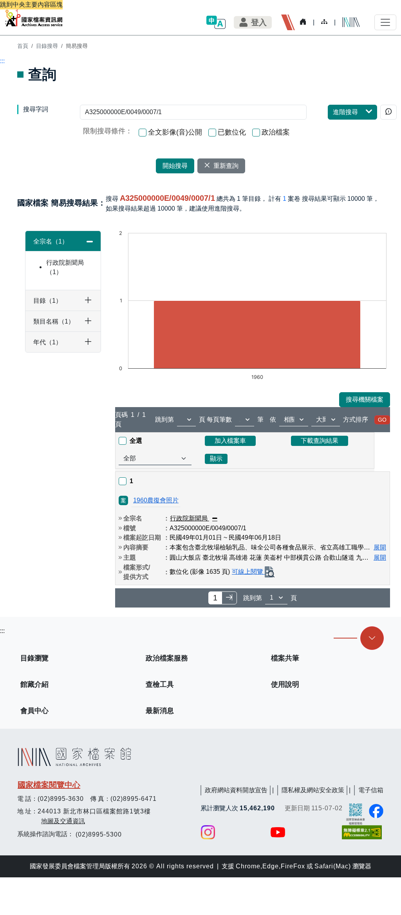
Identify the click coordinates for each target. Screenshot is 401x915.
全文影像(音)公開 (175, 132)
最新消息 (160, 711)
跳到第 (164, 419)
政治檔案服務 (167, 658)
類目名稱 (50, 321)
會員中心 (34, 711)
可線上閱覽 (248, 571)
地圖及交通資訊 (63, 821)
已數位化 (232, 132)
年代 (44, 342)
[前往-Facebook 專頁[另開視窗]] (376, 811)
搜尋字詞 (35, 109)
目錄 (44, 300)
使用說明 (285, 684)
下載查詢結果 (319, 440)
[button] (216, 22)
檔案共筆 (285, 658)
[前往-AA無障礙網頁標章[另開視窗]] (362, 832)
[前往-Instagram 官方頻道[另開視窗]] (207, 832)
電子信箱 (370, 790)
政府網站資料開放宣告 (236, 790)
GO (382, 420)
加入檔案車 (230, 440)
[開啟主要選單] (385, 22)
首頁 (22, 46)
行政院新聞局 (65, 267)
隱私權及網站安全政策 (313, 790)
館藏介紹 (34, 684)
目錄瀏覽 (34, 658)
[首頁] (34, 18)
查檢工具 (160, 684)
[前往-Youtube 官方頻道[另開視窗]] (278, 832)
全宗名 (47, 241)
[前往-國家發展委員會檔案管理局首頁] (355, 813)
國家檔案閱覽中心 (49, 784)
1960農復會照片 (156, 500)
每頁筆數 (219, 419)
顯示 (216, 458)
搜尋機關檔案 (364, 399)
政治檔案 (276, 132)
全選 (136, 440)
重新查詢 (225, 165)
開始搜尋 (175, 165)
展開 (380, 547)
